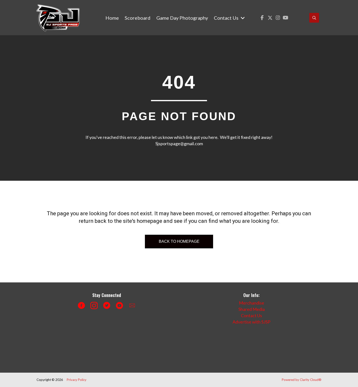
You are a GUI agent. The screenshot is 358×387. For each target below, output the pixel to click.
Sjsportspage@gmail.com (179, 143)
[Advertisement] (124, 346)
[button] (262, 18)
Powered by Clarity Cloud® (301, 380)
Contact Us (251, 315)
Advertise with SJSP (251, 321)
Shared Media (251, 309)
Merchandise (251, 303)
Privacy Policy (76, 380)
